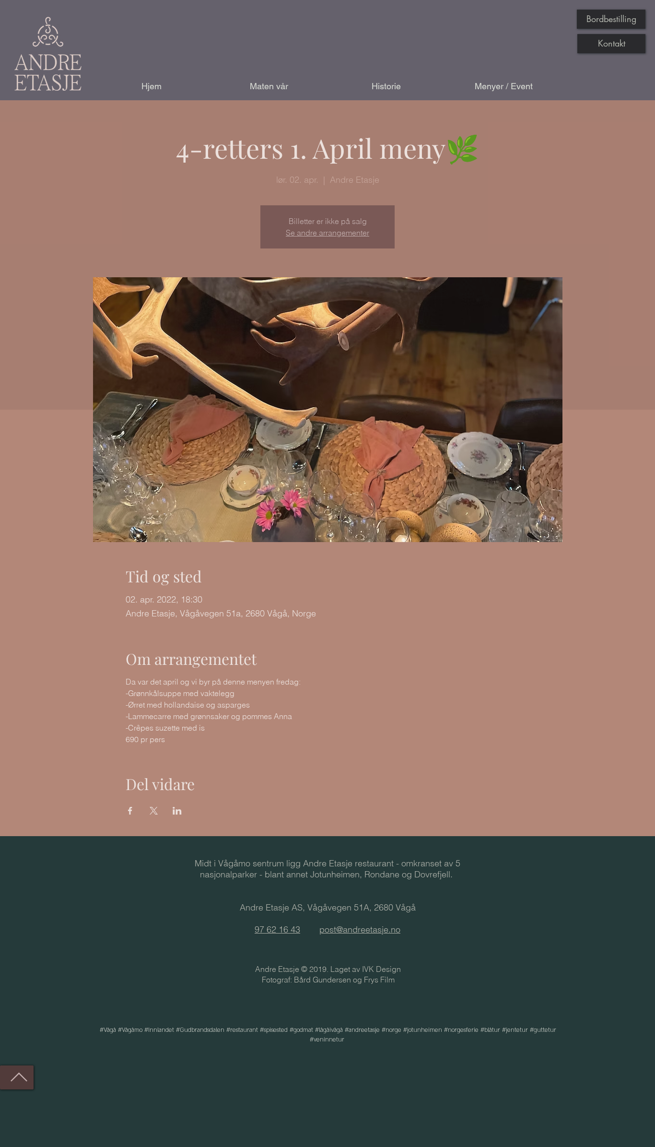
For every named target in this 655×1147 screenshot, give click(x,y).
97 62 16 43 (277, 929)
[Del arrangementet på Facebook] (130, 811)
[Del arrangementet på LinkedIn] (177, 811)
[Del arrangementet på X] (153, 811)
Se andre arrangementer (327, 232)
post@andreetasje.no (359, 929)
